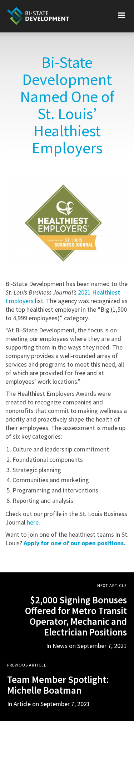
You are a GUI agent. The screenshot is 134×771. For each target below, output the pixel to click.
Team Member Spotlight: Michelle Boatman (58, 684)
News (60, 646)
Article (22, 704)
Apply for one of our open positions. (74, 543)
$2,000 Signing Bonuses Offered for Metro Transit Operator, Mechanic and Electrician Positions (76, 616)
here (33, 522)
